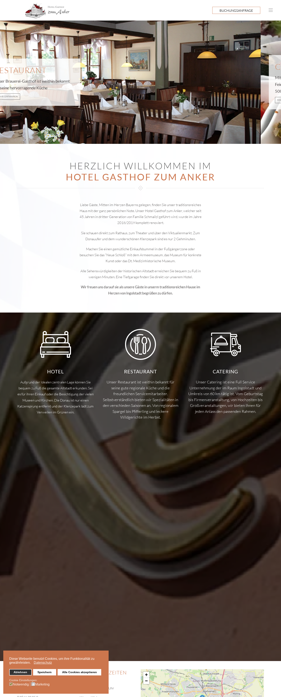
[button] (31, 663)
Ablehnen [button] (20, 672)
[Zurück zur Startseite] (36, 10)
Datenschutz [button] (43, 662)
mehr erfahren (27, 100)
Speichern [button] (44, 672)
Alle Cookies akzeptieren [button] (79, 672)
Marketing (42, 684)
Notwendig (21, 684)
